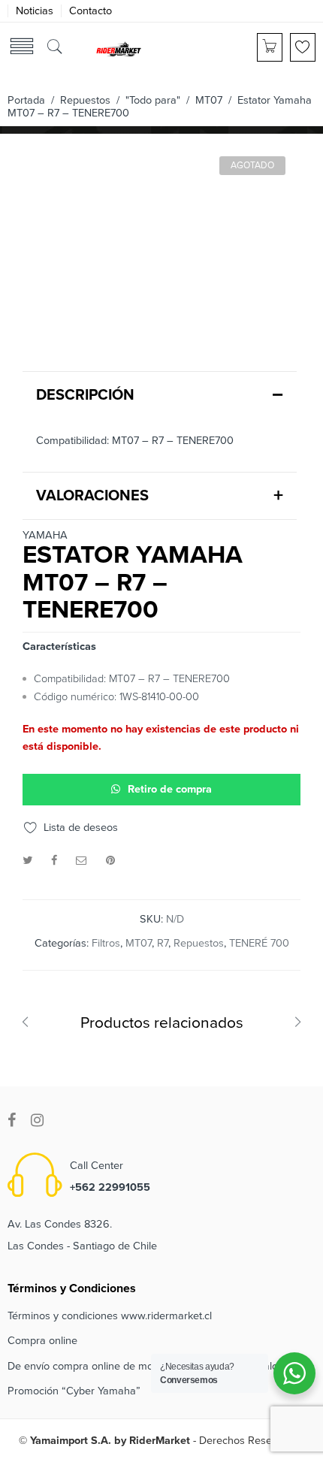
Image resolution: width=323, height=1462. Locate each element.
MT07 (208, 100)
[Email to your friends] (81, 860)
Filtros (106, 943)
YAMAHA (45, 536)
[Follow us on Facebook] (12, 1120)
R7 (162, 943)
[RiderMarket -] (118, 48)
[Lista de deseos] (302, 47)
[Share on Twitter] (27, 860)
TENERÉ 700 (259, 943)
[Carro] (269, 47)
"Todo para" (152, 100)
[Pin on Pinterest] (110, 860)
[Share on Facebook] (54, 860)
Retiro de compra (170, 789)
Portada (26, 100)
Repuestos (85, 100)
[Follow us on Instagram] (37, 1120)
